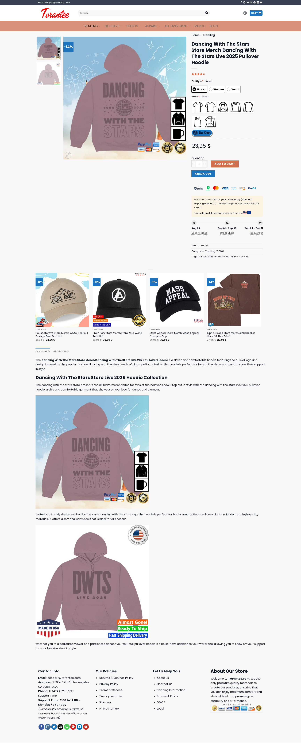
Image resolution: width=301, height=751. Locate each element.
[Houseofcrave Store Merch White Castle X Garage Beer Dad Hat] (62, 300)
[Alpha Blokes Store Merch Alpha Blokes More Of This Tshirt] (234, 300)
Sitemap (105, 702)
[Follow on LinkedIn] (258, 2)
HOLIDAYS (112, 26)
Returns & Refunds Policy (116, 678)
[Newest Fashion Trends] (55, 13)
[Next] (179, 98)
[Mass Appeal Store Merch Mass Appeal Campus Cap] (177, 300)
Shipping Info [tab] (61, 351)
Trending (90, 26)
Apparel (151, 26)
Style (195, 96)
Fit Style (197, 81)
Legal (160, 709)
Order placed (199, 233)
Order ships (227, 233)
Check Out (203, 173)
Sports (132, 26)
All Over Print (176, 26)
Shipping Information (171, 690)
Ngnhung (244, 256)
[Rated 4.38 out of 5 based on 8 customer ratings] (227, 74)
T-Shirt (220, 251)
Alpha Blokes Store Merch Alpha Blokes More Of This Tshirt (231, 334)
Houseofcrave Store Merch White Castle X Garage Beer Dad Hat (62, 334)
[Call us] (67, 727)
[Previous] (70, 98)
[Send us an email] (251, 2)
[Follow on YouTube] (261, 2)
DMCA (161, 702)
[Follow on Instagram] (244, 2)
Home (195, 35)
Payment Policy (167, 696)
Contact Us (164, 684)
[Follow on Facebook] (241, 2)
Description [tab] (43, 351)
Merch (200, 26)
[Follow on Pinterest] (254, 2)
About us (163, 678)
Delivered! (256, 233)
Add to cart (224, 164)
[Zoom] (68, 155)
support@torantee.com (64, 678)
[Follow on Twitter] (248, 2)
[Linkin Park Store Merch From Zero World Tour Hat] (119, 300)
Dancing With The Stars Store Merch (218, 256)
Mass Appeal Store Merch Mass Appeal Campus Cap (174, 334)
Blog (214, 26)
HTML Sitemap (109, 709)
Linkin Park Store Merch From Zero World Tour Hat (117, 334)
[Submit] (207, 13)
